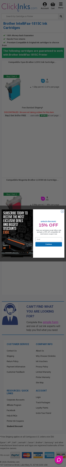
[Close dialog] (62, 211)
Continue (48, 244)
